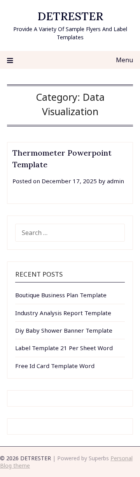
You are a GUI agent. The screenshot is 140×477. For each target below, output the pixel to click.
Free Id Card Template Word (54, 366)
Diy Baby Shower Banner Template (63, 330)
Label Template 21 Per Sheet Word (64, 348)
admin (115, 181)
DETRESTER (70, 16)
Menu (124, 60)
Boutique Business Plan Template (61, 295)
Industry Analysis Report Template (63, 313)
